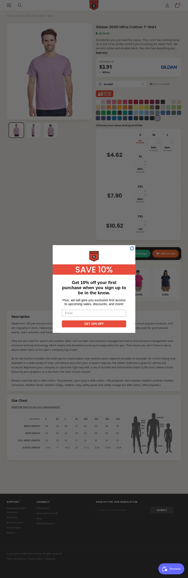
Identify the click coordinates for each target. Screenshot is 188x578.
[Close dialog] (132, 248)
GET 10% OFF (94, 323)
